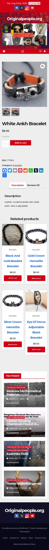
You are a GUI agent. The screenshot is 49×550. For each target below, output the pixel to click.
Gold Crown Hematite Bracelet (36, 261)
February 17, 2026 (18, 458)
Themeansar (24, 531)
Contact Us (14, 538)
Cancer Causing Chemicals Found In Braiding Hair (22, 424)
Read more (36, 278)
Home (5, 538)
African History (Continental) (19, 447)
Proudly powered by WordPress (15, 528)
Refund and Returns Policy (24, 544)
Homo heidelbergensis (24, 483)
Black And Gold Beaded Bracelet (13, 261)
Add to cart (21, 142)
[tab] (18, 185)
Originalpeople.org (24, 18)
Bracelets (17, 165)
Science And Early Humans (17, 450)
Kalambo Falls (17, 454)
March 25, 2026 (17, 399)
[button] (40, 51)
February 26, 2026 (18, 429)
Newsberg (40, 528)
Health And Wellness (15, 417)
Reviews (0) (33, 185)
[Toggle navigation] (22, 51)
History (24, 538)
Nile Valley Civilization (16, 387)
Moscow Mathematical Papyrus (24, 392)
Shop (31, 538)
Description (18, 185)
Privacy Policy (40, 538)
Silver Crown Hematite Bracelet (13, 327)
